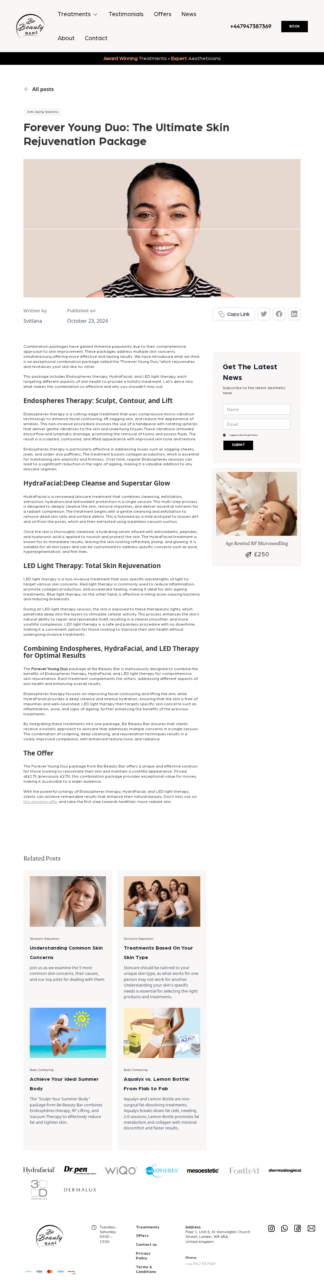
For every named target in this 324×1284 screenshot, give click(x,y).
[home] (30, 26)
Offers (162, 14)
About (66, 38)
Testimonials (126, 14)
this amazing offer (40, 802)
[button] (78, 15)
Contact (96, 38)
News (189, 14)
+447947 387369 (200, 1264)
